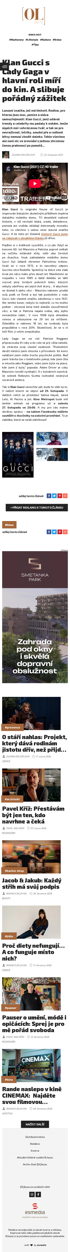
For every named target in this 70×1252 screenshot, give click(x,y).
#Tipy (35, 44)
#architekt (12, 799)
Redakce (35, 1143)
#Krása (56, 39)
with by (35, 1245)
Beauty (6, 898)
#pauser (11, 1007)
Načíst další (35, 1124)
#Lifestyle (31, 39)
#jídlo (9, 936)
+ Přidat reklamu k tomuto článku (36, 507)
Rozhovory (8, 833)
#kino (9, 524)
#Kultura (45, 39)
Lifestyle (7, 1113)
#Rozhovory (16, 39)
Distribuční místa (35, 1136)
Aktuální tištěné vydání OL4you (35, 1157)
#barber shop (14, 870)
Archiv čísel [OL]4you (35, 1164)
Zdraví (6, 761)
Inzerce (35, 1150)
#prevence (12, 727)
